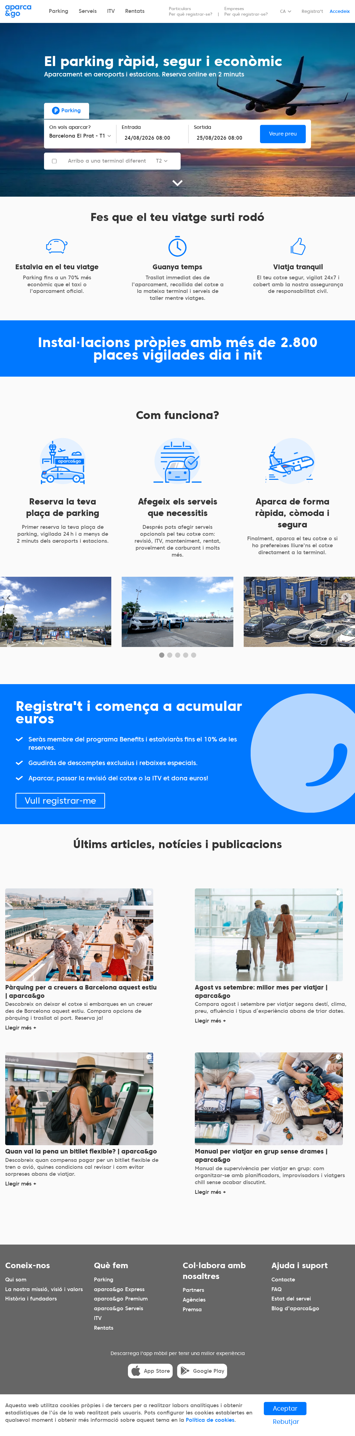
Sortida (202, 127)
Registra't (312, 11)
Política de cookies (210, 1420)
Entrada (131, 127)
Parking (58, 11)
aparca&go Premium (121, 1299)
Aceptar (285, 1408)
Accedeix (340, 11)
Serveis (88, 11)
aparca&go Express (119, 1289)
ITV (111, 11)
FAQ (276, 1289)
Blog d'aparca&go (295, 1308)
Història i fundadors (31, 1299)
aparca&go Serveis (118, 1308)
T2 (159, 161)
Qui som (15, 1279)
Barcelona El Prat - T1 (77, 136)
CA (283, 11)
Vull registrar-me (60, 800)
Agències (194, 1300)
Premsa (192, 1309)
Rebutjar (286, 1421)
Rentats (135, 11)
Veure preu (283, 134)
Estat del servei (291, 1299)
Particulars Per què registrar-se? (191, 11)
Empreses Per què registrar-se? (246, 11)
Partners (193, 1290)
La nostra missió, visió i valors (44, 1289)
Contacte (283, 1279)
